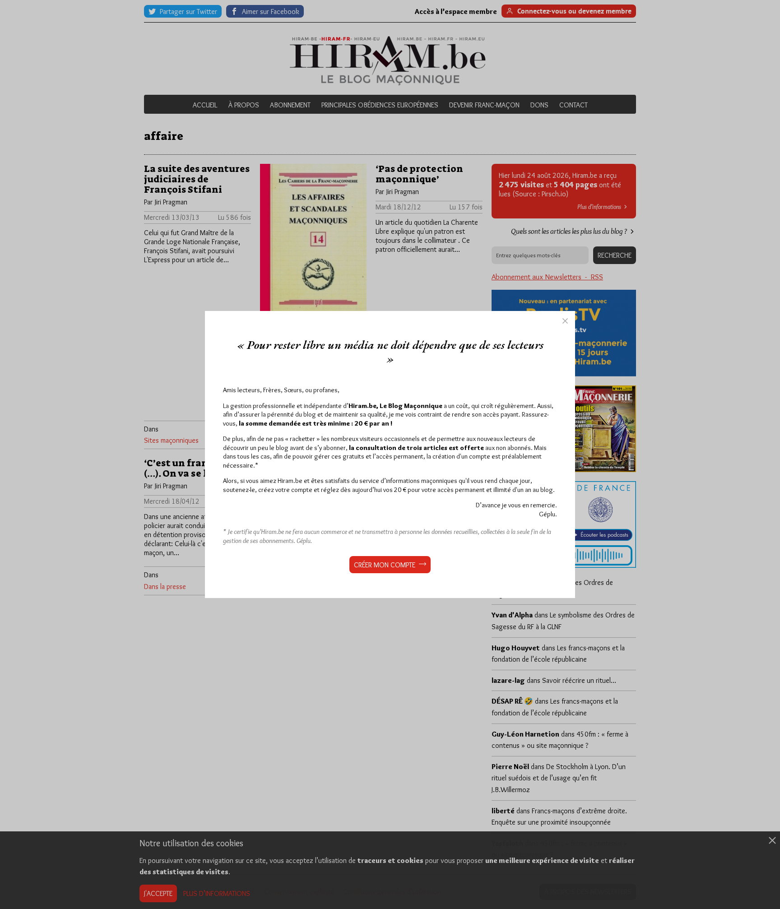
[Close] (565, 321)
